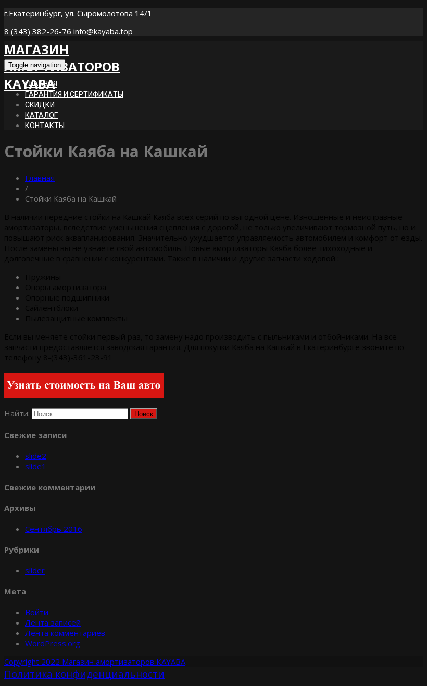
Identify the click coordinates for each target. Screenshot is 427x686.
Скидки (40, 105)
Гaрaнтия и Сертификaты (74, 94)
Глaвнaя (41, 84)
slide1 (35, 466)
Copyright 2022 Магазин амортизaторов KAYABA (94, 661)
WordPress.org (52, 643)
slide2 (35, 456)
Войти (36, 612)
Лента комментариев (65, 633)
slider (35, 570)
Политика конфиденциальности (84, 674)
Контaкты (45, 125)
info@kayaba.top (103, 31)
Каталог (41, 115)
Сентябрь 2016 (53, 528)
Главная (40, 177)
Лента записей (53, 622)
